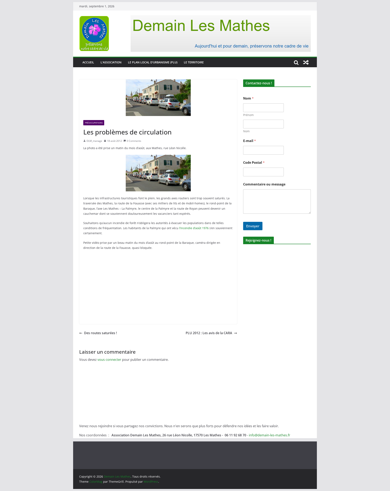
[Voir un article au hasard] (306, 62)
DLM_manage (94, 141)
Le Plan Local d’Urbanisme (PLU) (152, 62)
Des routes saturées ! (100, 333)
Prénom (248, 115)
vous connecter (109, 359)
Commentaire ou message (264, 184)
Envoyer (252, 226)
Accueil (88, 62)
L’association (111, 62)
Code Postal (254, 163)
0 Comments (134, 141)
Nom (246, 131)
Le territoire (194, 62)
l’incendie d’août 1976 (194, 228)
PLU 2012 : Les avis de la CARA (209, 333)
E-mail (249, 141)
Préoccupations (94, 122)
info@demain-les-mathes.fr (269, 435)
